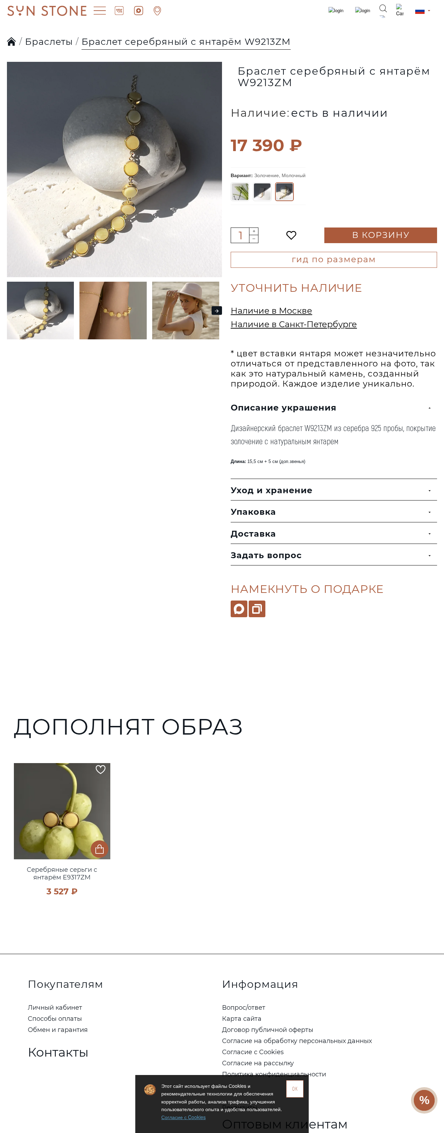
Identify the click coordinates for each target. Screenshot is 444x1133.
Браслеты (49, 41)
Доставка (253, 534)
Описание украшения (283, 408)
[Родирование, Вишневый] (240, 191)
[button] (14, 156)
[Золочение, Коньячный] (262, 191)
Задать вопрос (266, 555)
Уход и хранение (272, 490)
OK (295, 1089)
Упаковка (253, 512)
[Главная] (11, 42)
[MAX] (239, 609)
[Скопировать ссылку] (257, 609)
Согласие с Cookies (183, 1117)
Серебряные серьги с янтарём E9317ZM (62, 873)
